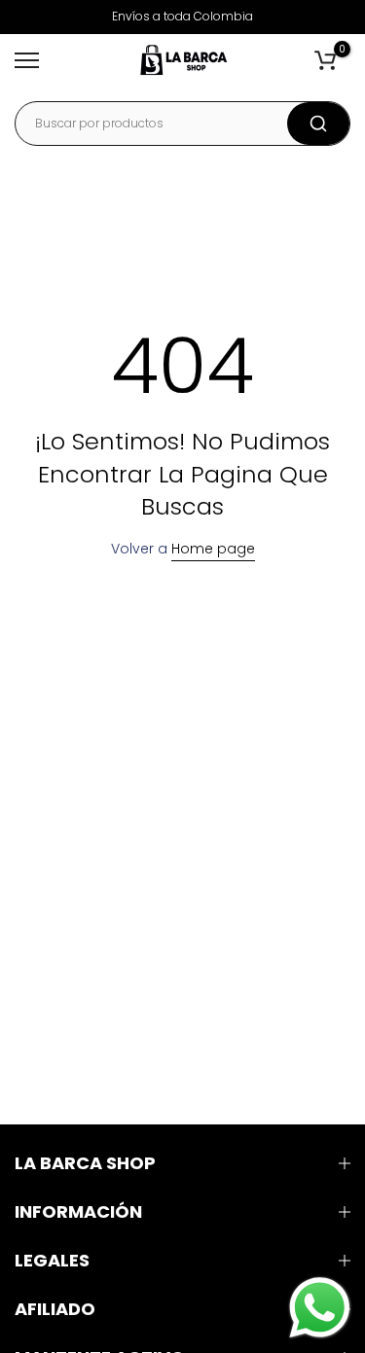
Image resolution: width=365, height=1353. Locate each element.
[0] (325, 60)
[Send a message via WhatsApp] (319, 1307)
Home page (213, 548)
